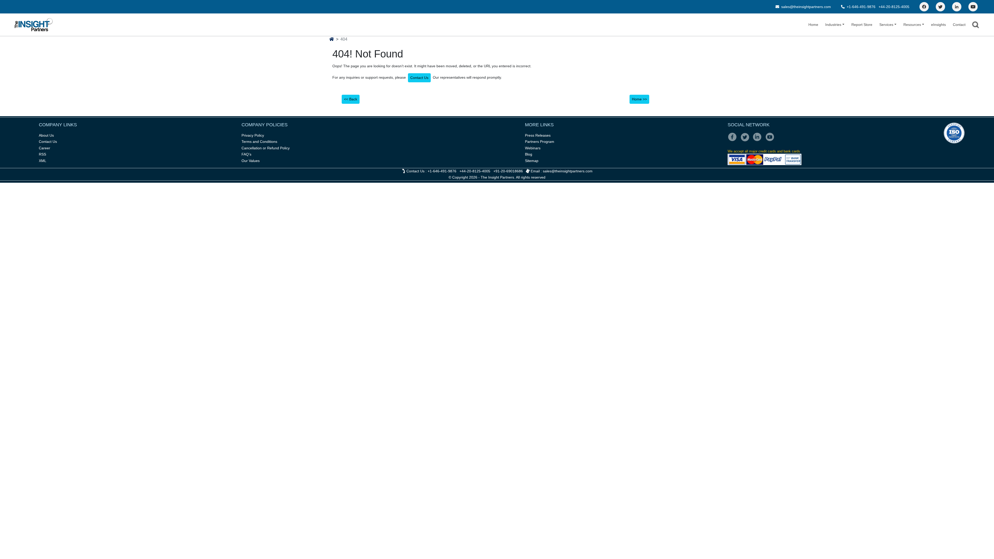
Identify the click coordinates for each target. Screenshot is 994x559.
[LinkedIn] (956, 6)
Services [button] (886, 25)
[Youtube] (771, 140)
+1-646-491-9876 (861, 7)
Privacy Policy (253, 135)
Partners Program (539, 141)
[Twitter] (940, 6)
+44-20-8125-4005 (894, 7)
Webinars (532, 148)
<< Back (350, 99)
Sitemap (531, 161)
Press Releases (538, 135)
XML (42, 161)
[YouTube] (973, 6)
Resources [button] (912, 25)
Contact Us (419, 78)
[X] (746, 140)
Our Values (251, 161)
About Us (46, 135)
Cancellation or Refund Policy (266, 148)
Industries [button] (833, 25)
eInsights (938, 25)
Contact (959, 25)
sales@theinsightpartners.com (805, 7)
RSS (42, 154)
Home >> (639, 99)
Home (813, 25)
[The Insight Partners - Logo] (33, 25)
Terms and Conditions (259, 141)
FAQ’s (246, 154)
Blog (528, 154)
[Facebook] (924, 6)
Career (44, 148)
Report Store (861, 25)
